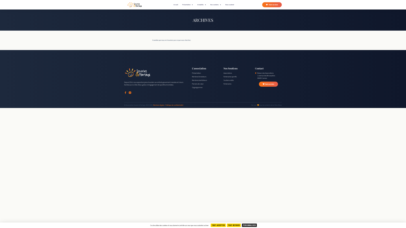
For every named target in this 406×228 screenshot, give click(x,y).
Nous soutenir (229, 5)
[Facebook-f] (125, 92)
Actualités (200, 5)
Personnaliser (249, 225)
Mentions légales (158, 105)
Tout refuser (234, 225)
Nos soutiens (214, 5)
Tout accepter (218, 225)
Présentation (186, 5)
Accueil (176, 5)
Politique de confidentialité (174, 105)
